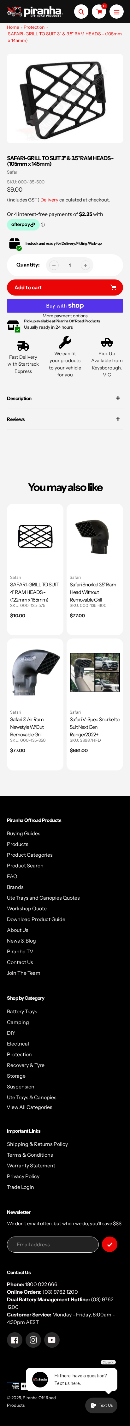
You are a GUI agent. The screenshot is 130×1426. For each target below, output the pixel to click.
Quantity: (28, 264)
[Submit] (109, 1244)
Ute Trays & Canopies (31, 1097)
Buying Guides (23, 833)
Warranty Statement (31, 1165)
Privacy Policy (23, 1176)
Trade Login (20, 1187)
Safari (12, 172)
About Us (17, 930)
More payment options (65, 316)
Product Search (25, 865)
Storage (16, 1076)
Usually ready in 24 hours (48, 327)
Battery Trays (22, 1011)
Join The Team (23, 973)
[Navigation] (116, 11)
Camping (18, 1022)
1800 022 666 (41, 1284)
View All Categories (29, 1107)
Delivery (49, 200)
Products (17, 844)
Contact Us (20, 962)
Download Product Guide (36, 919)
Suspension (20, 1086)
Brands (15, 887)
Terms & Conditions (30, 1155)
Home (13, 27)
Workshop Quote (27, 908)
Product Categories (30, 855)
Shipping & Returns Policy (37, 1144)
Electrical (18, 1043)
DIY (11, 1033)
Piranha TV (20, 951)
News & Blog (21, 941)
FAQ (12, 876)
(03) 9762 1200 (60, 1292)
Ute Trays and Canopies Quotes (43, 898)
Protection (34, 27)
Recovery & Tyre (25, 1065)
